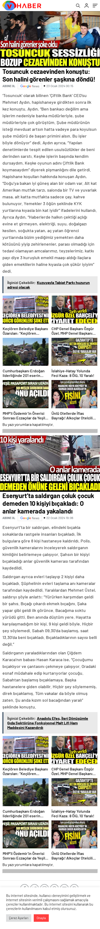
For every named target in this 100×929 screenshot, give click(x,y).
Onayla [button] (41, 918)
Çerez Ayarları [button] (18, 918)
